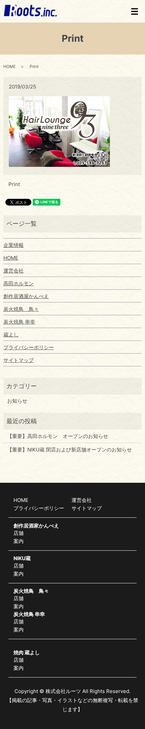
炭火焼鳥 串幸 (19, 322)
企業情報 (13, 245)
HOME (9, 66)
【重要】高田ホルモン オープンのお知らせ (57, 436)
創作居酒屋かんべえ (26, 296)
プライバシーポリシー (28, 347)
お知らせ (17, 401)
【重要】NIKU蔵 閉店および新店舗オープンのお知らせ (69, 449)
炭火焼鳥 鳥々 (21, 309)
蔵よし (11, 334)
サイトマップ (18, 360)
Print (14, 184)
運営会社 (13, 270)
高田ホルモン (18, 283)
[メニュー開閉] (134, 11)
